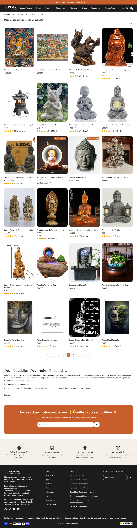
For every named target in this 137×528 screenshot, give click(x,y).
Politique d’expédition (71, 518)
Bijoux (48, 479)
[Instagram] (10, 509)
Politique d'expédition (78, 479)
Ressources (50, 500)
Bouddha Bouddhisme (71, 524)
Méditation (50, 492)
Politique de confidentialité (80, 488)
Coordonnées (85, 518)
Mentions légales (120, 518)
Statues (49, 484)
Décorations (50, 488)
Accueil (7, 14)
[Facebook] (5, 509)
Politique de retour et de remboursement (79, 501)
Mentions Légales (77, 475)
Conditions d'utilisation (79, 484)
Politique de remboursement (14, 518)
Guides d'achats (52, 475)
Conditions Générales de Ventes (82, 492)
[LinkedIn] (18, 509)
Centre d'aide (51, 504)
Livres (48, 496)
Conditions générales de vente (102, 518)
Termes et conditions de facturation (84, 496)
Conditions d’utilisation (54, 518)
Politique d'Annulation (78, 507)
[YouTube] (14, 509)
